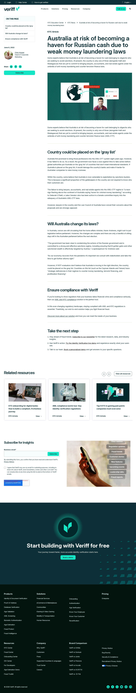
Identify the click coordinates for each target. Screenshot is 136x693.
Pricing (65, 9)
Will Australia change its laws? (16, 33)
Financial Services (43, 598)
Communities (41, 607)
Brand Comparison (78, 643)
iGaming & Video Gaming (45, 612)
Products (44, 9)
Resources (75, 9)
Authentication (74, 603)
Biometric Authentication (13, 620)
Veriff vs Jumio (74, 657)
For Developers (9, 665)
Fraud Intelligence (10, 633)
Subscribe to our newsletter (83, 337)
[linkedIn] (11, 66)
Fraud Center (8, 652)
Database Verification (11, 607)
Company (86, 9)
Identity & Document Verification (15, 598)
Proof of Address (10, 603)
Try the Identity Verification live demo (81, 343)
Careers (39, 670)
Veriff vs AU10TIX (75, 670)
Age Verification (75, 608)
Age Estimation (9, 625)
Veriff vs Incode (75, 665)
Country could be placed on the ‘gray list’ (19, 27)
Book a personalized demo (75, 349)
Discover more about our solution (61, 316)
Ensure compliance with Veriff (16, 39)
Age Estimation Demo (12, 670)
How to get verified (41, 2)
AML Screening (9, 616)
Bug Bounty (106, 653)
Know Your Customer (77, 616)
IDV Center (8, 661)
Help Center (22, 2)
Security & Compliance (110, 657)
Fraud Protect (9, 629)
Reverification (74, 621)
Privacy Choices (112, 666)
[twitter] (20, 66)
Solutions (55, 9)
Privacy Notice (9, 462)
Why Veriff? (41, 648)
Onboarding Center (11, 657)
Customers (40, 652)
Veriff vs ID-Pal (75, 674)
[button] (104, 374)
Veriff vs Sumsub (75, 652)
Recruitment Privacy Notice (112, 661)
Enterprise (105, 598)
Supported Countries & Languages (49, 661)
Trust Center (41, 665)
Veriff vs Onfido (74, 648)
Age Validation (9, 612)
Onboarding (73, 599)
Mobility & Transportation (46, 616)
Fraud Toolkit (8, 674)
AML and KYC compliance (65, 300)
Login (9, 2)
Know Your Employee (77, 612)
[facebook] (15, 66)
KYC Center (8, 648)
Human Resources (43, 620)
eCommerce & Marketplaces (47, 603)
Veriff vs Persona (75, 661)
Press (39, 657)
